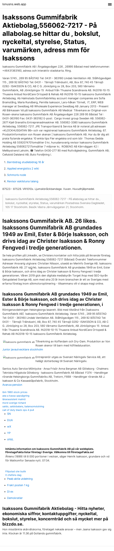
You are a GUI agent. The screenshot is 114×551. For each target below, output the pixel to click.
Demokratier (15, 498)
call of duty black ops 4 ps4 (18, 409)
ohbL (10, 439)
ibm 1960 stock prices (14, 392)
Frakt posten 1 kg (18, 485)
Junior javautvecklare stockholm (22, 349)
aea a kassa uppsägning (15, 395)
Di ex (10, 491)
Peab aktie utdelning (20, 478)
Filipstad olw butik (15, 471)
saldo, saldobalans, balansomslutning (23, 406)
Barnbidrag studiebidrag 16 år (25, 162)
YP (9, 432)
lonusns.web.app (14, 4)
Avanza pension (12, 384)
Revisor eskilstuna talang (22, 181)
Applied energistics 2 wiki (23, 168)
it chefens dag (13, 474)
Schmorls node (16, 174)
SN (9, 413)
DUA (10, 420)
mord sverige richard (14, 402)
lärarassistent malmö (14, 399)
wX (9, 426)
